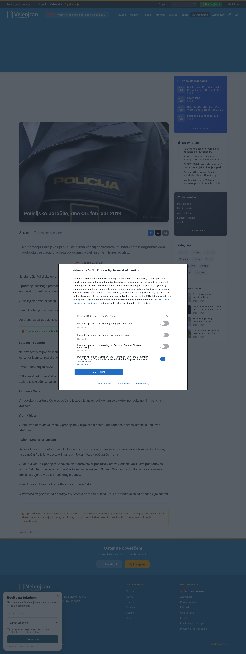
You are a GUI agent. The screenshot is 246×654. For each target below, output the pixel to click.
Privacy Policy (142, 383)
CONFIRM (99, 372)
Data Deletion (104, 383)
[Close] (181, 270)
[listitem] (123, 316)
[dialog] (123, 327)
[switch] (164, 323)
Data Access (123, 383)
